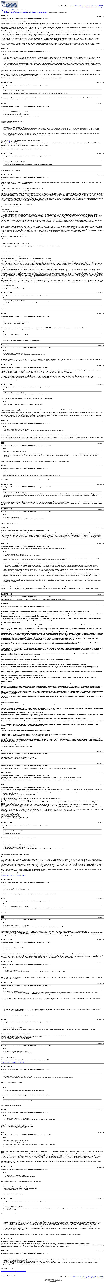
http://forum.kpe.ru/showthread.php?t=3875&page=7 (13, 875)
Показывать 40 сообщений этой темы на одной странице (92, 7)
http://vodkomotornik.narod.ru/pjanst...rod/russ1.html (13, 1271)
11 (80, 5)
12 (81, 5)
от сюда (7, 608)
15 (86, 5)
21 (95, 5)
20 (94, 5)
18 (91, 5)
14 (84, 5)
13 (83, 5)
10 (78, 5)
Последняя (100, 5)
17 (89, 5)
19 (92, 5)
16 (88, 5)
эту (10, 141)
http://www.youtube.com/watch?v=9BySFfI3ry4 (12, 1062)
